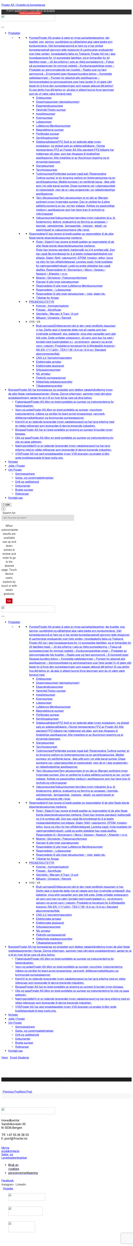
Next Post (26, 1091)
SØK (7, 504)
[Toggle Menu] (2, 27)
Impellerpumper (45, 114)
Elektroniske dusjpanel (50, 366)
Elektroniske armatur (48, 362)
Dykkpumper (44, 98)
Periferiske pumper (47, 134)
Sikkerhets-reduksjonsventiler (54, 382)
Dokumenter (22, 486)
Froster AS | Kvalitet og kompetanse (23, 5)
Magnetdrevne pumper (50, 130)
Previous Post (11, 1091)
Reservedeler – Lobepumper (53, 290)
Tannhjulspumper (46, 170)
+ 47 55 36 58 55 (67, 1083)
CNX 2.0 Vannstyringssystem (54, 358)
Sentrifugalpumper (47, 138)
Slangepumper (45, 166)
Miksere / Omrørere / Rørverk (53, 318)
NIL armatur (43, 374)
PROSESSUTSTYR (41, 302)
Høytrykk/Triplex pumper (51, 110)
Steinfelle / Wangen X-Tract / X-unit (57, 314)
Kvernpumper (44, 118)
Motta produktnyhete (10, 1149)
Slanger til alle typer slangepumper (57, 282)
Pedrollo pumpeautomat (50, 378)
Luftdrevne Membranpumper (53, 126)
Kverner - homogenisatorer (52, 306)
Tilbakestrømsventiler (49, 386)
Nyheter (13, 462)
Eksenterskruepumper (49, 106)
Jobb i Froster (16, 466)
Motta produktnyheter (30, 13)
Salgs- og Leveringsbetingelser (34, 478)
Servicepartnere (25, 474)
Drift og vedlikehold (27, 482)
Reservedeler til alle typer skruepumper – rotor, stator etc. (71, 294)
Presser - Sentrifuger (48, 310)
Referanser (22, 494)
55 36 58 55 (49, 11)
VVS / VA (34, 322)
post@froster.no (22, 11)
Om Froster (15, 470)
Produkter (14, 33)
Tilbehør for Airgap (47, 298)
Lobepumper (44, 122)
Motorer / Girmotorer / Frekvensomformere (61, 278)
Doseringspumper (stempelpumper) (57, 102)
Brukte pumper (24, 490)
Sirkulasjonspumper (48, 370)
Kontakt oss (15, 498)
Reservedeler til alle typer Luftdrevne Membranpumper (69, 286)
